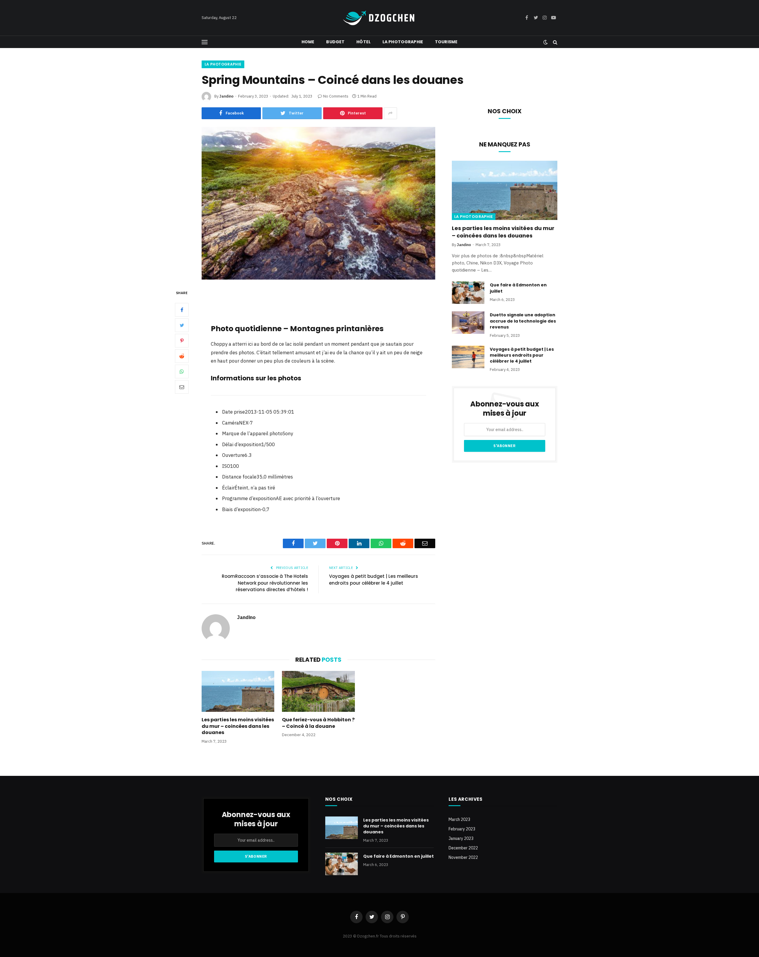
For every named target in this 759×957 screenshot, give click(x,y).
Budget (335, 42)
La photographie (402, 42)
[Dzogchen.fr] (379, 18)
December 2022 (463, 848)
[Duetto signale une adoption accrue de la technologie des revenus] (468, 322)
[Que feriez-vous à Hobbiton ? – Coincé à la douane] (318, 691)
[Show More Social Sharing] (390, 113)
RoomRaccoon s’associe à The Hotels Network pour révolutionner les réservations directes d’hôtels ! (265, 583)
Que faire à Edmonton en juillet (518, 288)
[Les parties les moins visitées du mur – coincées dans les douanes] (238, 691)
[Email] (182, 386)
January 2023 (461, 838)
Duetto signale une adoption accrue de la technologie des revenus (523, 321)
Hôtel (363, 42)
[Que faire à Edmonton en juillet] (468, 292)
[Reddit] (182, 356)
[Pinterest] (182, 340)
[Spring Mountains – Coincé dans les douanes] (318, 203)
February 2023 (462, 829)
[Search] (554, 42)
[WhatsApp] (182, 371)
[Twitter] (182, 325)
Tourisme (446, 42)
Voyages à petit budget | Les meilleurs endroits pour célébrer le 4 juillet (373, 579)
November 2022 (463, 857)
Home (308, 42)
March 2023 (459, 819)
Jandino (226, 96)
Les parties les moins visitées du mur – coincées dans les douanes (238, 726)
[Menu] (205, 42)
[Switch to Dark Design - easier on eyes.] (545, 42)
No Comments (335, 96)
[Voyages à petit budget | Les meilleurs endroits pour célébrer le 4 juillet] (468, 357)
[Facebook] (182, 309)
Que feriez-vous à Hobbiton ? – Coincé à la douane (318, 723)
